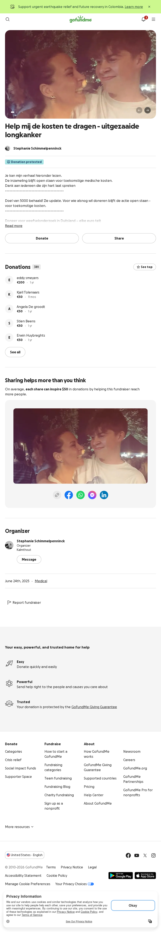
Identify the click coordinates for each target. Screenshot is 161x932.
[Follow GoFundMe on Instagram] (153, 855)
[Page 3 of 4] (19, 112)
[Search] (7, 19)
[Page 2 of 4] (16, 112)
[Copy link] (57, 495)
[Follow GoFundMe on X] (145, 855)
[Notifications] (143, 19)
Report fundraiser (27, 602)
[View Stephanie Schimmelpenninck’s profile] (9, 545)
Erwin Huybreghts (31, 335)
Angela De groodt (31, 307)
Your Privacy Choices (71, 884)
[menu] (153, 19)
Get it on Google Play (120, 875)
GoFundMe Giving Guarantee (94, 707)
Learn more (134, 7)
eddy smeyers (28, 278)
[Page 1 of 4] (12, 112)
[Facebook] (69, 495)
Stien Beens (26, 321)
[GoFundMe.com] (81, 19)
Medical (41, 581)
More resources (17, 827)
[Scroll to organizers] (7, 148)
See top (147, 267)
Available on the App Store (145, 875)
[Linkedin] (104, 495)
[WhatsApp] (80, 495)
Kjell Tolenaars (28, 292)
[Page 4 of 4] (22, 112)
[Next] (147, 110)
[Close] (149, 6)
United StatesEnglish (27, 855)
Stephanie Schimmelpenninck (41, 541)
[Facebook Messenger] (92, 495)
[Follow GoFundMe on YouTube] (136, 855)
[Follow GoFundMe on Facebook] (128, 855)
